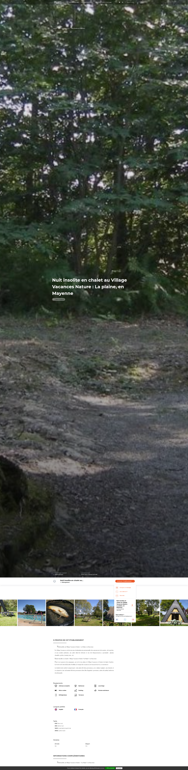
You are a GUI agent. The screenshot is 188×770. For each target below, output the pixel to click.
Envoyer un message (125, 587)
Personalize (119, 768)
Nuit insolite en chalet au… (78, 28)
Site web (120, 595)
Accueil (55, 28)
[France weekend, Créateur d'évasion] (57, 2)
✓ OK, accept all (110, 768)
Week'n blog (130, 2)
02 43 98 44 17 (123, 591)
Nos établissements (64, 28)
